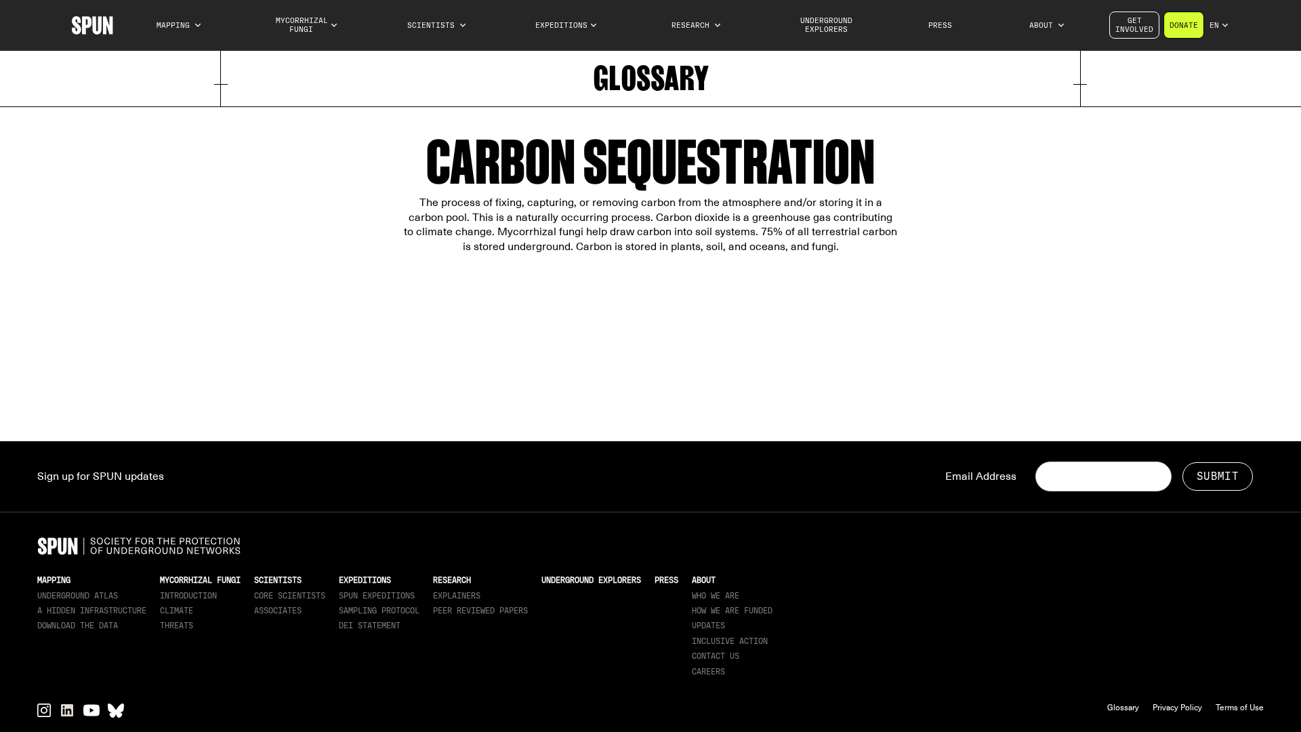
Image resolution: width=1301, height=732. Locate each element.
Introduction (188, 596)
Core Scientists (289, 596)
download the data (77, 625)
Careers (708, 671)
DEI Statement (369, 625)
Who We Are (715, 596)
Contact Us (715, 656)
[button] (179, 25)
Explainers (456, 596)
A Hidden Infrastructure (91, 610)
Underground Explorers (826, 25)
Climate (176, 610)
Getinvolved (1134, 25)
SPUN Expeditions (377, 596)
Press (940, 25)
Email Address (980, 476)
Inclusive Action (730, 641)
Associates (278, 610)
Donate (1184, 25)
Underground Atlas (77, 596)
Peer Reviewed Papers (480, 610)
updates (708, 625)
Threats (176, 625)
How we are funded (732, 610)
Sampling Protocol (379, 610)
